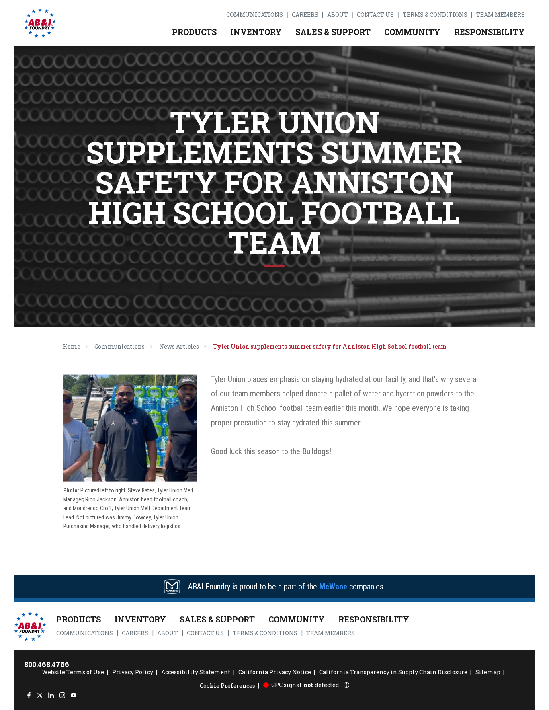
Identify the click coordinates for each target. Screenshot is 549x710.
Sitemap (487, 672)
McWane (333, 586)
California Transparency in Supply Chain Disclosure (393, 672)
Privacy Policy (132, 672)
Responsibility (489, 32)
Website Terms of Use (73, 672)
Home (71, 346)
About (337, 15)
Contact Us (375, 15)
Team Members (500, 15)
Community (412, 32)
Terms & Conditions (435, 15)
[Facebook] (28, 695)
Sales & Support (333, 32)
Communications (254, 15)
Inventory (256, 32)
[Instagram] (62, 695)
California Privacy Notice (274, 672)
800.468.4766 (46, 664)
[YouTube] (73, 695)
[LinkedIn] (51, 695)
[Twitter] (40, 695)
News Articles (179, 346)
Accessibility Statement (195, 672)
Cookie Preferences (227, 685)
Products (194, 32)
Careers (305, 15)
